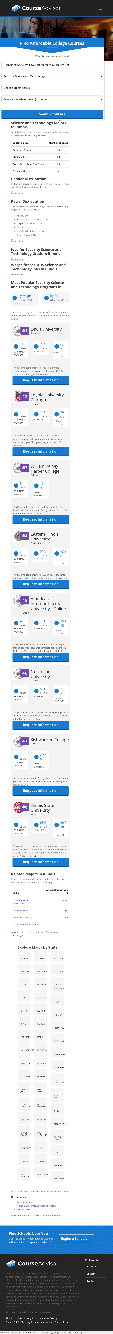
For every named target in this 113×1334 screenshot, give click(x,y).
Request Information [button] (41, 380)
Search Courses (52, 114)
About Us (10, 1318)
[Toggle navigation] (101, 8)
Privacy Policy (31, 1318)
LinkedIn (91, 1273)
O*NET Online (24, 1209)
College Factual (24, 1201)
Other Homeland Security (26, 924)
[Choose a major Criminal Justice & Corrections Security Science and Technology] (52, 76)
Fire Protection (20, 910)
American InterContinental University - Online (48, 603)
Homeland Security (22, 917)
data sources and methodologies (44, 1215)
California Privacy (48, 1318)
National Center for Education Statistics (36, 1205)
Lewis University (46, 329)
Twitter (90, 1280)
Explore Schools (74, 1238)
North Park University (41, 674)
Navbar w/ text (35, 8)
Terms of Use (61, 1322)
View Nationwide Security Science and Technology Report (40, 1191)
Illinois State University (42, 807)
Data (19, 1318)
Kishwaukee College (50, 739)
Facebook (91, 1266)
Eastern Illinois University (45, 536)
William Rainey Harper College (45, 468)
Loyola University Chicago (47, 397)
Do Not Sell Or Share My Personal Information (29, 1322)
